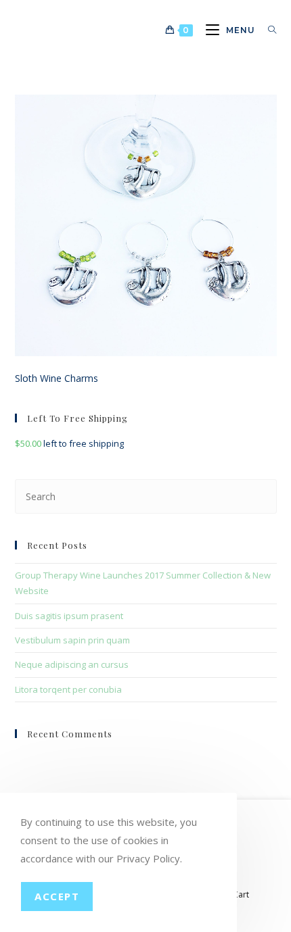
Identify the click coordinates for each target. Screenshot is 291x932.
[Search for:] (267, 30)
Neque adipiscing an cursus (72, 664)
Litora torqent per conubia (68, 689)
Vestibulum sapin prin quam (72, 640)
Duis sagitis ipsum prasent (69, 616)
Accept (57, 896)
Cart (241, 894)
